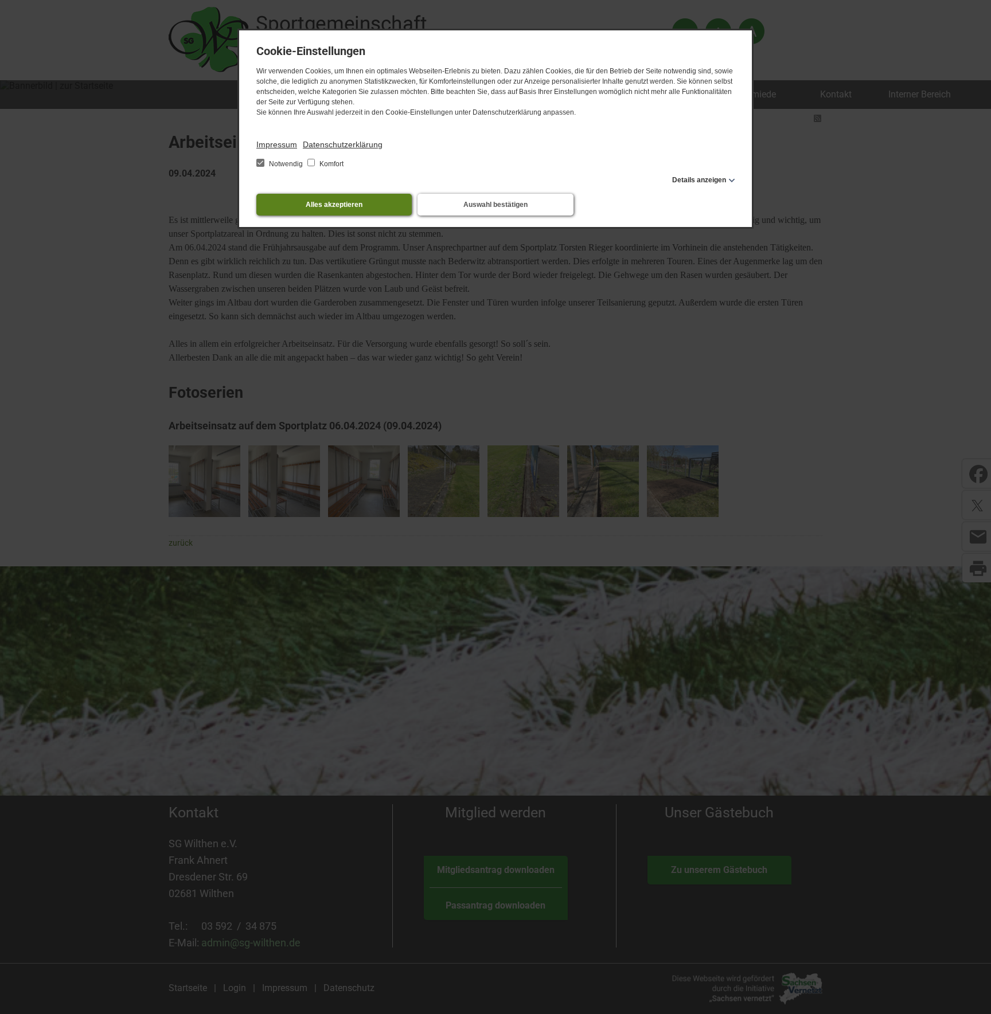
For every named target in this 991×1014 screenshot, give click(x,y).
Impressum (276, 144)
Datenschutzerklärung (343, 144)
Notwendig (286, 164)
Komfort (331, 164)
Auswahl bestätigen (495, 205)
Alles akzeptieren (334, 205)
